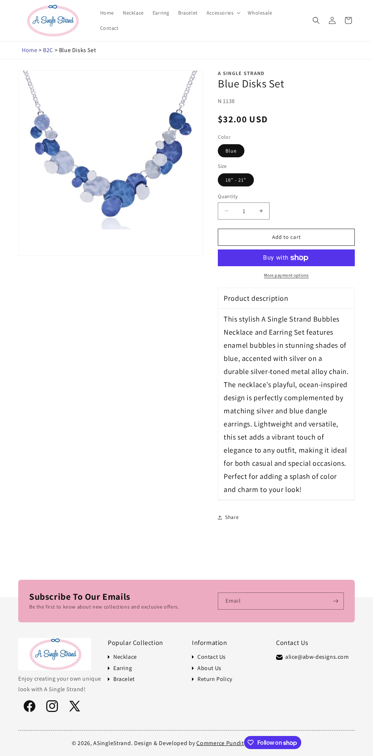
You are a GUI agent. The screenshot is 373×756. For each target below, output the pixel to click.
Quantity (227, 196)
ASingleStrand (112, 743)
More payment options (286, 275)
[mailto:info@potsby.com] (279, 657)
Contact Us (211, 657)
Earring (122, 668)
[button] (223, 12)
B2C (48, 50)
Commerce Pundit (220, 743)
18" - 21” (235, 180)
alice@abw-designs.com (317, 657)
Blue (231, 150)
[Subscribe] (335, 601)
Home (29, 50)
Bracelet (124, 679)
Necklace (125, 657)
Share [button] (232, 517)
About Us (209, 668)
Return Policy (214, 679)
